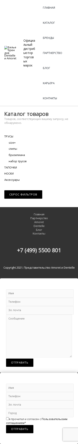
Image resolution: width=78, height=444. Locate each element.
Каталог (49, 23)
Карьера (49, 83)
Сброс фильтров (23, 194)
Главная (49, 7)
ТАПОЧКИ (10, 167)
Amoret (39, 222)
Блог (46, 68)
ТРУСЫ (8, 136)
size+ (12, 143)
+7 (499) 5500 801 (39, 250)
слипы (13, 149)
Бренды (48, 38)
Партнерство (52, 53)
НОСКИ (9, 173)
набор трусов (18, 161)
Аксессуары (12, 180)
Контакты (50, 98)
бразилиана (17, 155)
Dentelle (39, 226)
